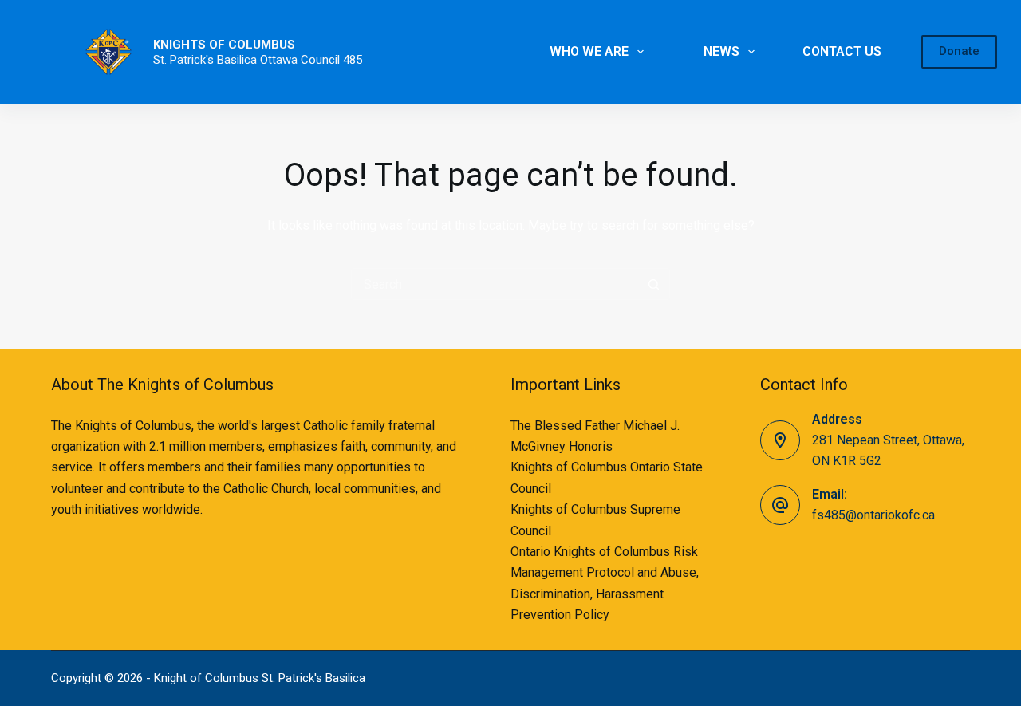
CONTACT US (841, 51)
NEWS (721, 51)
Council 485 (331, 60)
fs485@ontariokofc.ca (873, 515)
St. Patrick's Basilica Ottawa (227, 60)
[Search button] (654, 284)
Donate (959, 51)
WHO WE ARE (589, 51)
